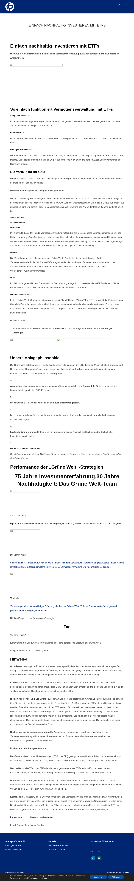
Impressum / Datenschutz (103, 841)
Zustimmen (98, 877)
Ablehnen (116, 877)
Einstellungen (32, 878)
